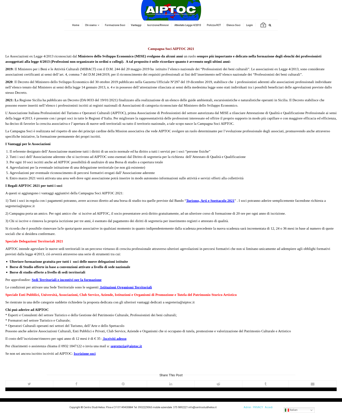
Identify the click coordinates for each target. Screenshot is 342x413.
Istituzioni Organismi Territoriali (126, 287)
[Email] (312, 384)
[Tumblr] (265, 384)
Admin (247, 407)
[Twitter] (29, 384)
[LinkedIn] (170, 384)
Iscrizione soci (85, 353)
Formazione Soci (115, 25)
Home (75, 25)
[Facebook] (76, 384)
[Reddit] (218, 384)
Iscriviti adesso (114, 338)
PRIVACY (258, 407)
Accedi (269, 407)
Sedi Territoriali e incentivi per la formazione (67, 280)
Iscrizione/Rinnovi (158, 25)
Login (249, 25)
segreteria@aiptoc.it (126, 346)
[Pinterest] (123, 384)
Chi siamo (91, 25)
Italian (293, 409)
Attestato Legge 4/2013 (187, 25)
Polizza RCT (214, 25)
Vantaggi (136, 25)
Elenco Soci (233, 25)
